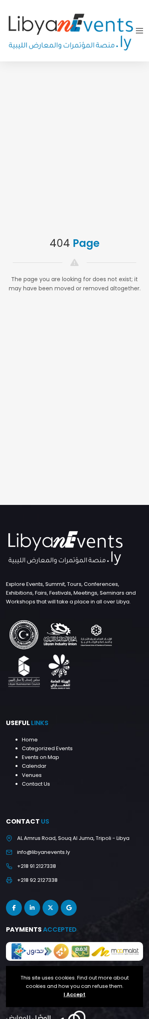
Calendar (34, 766)
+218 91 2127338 (36, 866)
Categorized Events (47, 748)
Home (30, 739)
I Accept (74, 994)
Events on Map (40, 757)
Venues (32, 775)
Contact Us (36, 784)
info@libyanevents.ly (43, 852)
